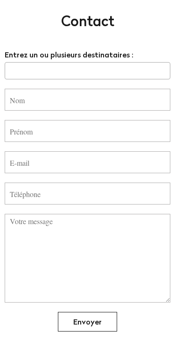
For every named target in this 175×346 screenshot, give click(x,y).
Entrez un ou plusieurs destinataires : (69, 54)
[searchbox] (10, 70)
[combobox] (87, 70)
